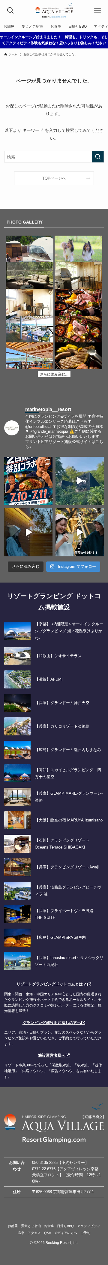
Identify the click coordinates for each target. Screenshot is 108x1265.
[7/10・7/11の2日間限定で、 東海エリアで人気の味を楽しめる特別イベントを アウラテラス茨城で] (28, 481)
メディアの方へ (65, 1233)
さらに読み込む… (54, 374)
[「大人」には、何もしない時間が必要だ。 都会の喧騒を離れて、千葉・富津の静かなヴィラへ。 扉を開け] (28, 532)
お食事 (49, 1226)
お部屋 (13, 1226)
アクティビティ (88, 1226)
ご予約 (85, 1233)
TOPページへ (54, 178)
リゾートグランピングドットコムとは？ (51, 984)
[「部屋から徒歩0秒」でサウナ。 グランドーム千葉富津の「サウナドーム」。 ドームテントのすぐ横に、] (80, 532)
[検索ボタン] (10, 10)
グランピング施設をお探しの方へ (51, 1022)
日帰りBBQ (65, 1226)
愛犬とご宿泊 (31, 1226)
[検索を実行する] (98, 157)
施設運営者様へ (51, 1055)
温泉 (21, 1233)
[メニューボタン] (97, 10)
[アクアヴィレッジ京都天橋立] (53, 10)
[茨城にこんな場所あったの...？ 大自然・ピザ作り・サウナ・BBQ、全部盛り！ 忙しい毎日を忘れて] (80, 481)
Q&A (47, 1233)
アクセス (34, 1233)
